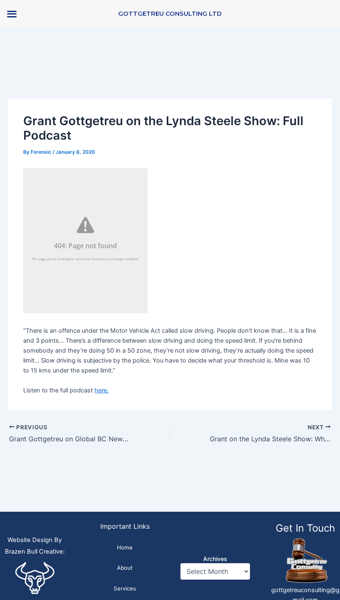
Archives (215, 558)
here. (102, 390)
